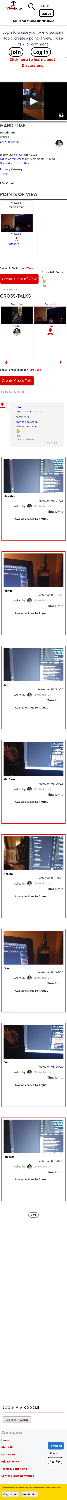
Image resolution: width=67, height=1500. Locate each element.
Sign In (45, 5)
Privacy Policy (10, 1461)
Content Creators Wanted (17, 1476)
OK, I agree (10, 1494)
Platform (9, 779)
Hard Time (26, 268)
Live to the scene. (27, 422)
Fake (7, 968)
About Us (7, 1447)
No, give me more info (55, 1487)
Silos (6, 685)
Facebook (56, 1446)
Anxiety (8, 873)
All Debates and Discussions (33, 21)
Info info (14, 244)
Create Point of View (19, 278)
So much (50, 304)
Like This (9, 496)
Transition (17, 304)
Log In (41, 51)
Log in (3, 159)
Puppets (9, 1157)
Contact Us (8, 1454)
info (50, 326)
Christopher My (9, 142)
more (33, 1215)
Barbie (17, 326)
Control (8, 1062)
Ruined (8, 590)
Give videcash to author (14, 163)
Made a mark (17, 207)
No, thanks (29, 1494)
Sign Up (46, 13)
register (16, 159)
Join (16, 51)
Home (5, 1440)
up (46, 283)
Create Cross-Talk (17, 380)
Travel (4, 173)
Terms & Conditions (14, 1468)
